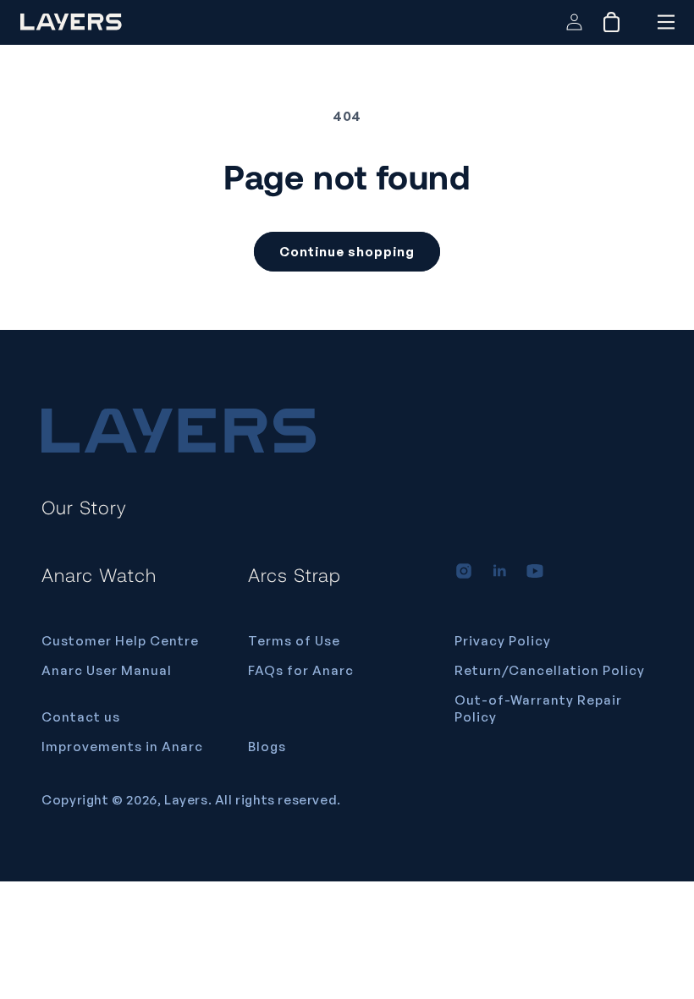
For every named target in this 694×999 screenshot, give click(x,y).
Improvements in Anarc (122, 746)
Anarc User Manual (106, 670)
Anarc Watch (99, 574)
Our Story (84, 507)
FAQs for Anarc (301, 670)
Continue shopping (347, 252)
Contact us (80, 717)
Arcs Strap (294, 574)
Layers (186, 800)
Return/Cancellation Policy (549, 670)
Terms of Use (294, 641)
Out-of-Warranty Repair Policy (538, 708)
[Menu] (666, 22)
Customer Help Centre (120, 641)
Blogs (267, 746)
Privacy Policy (502, 641)
